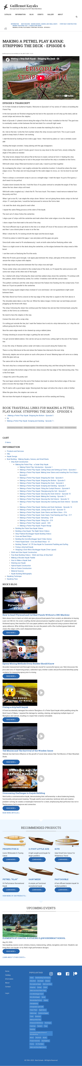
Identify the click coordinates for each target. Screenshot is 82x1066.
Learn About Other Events (13, 957)
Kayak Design (12, 456)
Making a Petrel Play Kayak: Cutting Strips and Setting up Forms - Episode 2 (48, 470)
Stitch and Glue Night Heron (38, 1047)
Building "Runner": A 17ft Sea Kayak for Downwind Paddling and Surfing (41, 544)
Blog (32, 14)
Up (8, 418)
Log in (7, 993)
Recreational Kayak (70, 427)
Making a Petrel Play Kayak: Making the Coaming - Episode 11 (43, 496)
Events (40, 14)
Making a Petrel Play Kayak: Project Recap (35, 526)
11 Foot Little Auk (39, 849)
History (46, 1000)
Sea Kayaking (45, 1041)
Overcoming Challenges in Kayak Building (24, 793)
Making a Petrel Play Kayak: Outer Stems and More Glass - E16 (43, 512)
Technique (48, 1023)
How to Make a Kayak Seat (21, 560)
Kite (57, 849)
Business (38, 1016)
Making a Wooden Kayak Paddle (23, 558)
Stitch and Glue (47, 984)
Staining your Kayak (18, 563)
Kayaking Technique (14, 576)
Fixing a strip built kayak (24, 547)
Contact (8, 987)
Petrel (45, 987)
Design (39, 987)
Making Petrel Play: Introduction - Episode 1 (36, 467)
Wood (31, 1037)
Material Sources (17, 571)
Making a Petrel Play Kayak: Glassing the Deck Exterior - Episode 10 (45, 494)
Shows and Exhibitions (36, 1023)
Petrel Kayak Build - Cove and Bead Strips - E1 (32, 542)
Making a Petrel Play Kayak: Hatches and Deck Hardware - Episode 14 (46, 507)
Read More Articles (10, 813)
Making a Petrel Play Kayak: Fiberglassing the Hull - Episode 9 (43, 491)
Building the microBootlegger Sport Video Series (33, 539)
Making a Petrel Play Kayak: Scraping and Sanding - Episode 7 (30, 421)
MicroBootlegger (35, 997)
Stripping (55, 427)
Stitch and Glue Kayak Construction (24, 552)
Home (7, 971)
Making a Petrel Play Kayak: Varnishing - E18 (36, 518)
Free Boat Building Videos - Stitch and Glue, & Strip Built (32, 555)
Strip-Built (38, 1037)
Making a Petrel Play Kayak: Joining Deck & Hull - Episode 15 (42, 510)
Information (20, 14)
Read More (10, 633)
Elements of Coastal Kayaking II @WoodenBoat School (34, 938)
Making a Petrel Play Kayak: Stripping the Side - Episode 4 (41, 478)
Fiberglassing (34, 1003)
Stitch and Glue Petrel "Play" (38, 990)
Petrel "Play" (40, 427)
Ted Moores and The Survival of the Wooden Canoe (28, 750)
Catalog (7, 14)
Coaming (32, 1026)
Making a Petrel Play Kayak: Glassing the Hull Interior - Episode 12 (44, 499)
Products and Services (15, 451)
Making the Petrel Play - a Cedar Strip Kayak (31, 464)
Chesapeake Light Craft (36, 1006)
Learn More (10, 859)
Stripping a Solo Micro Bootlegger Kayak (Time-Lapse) (35, 550)
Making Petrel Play (29, 427)
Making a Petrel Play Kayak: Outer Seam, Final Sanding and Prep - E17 (46, 515)
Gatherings (33, 1013)
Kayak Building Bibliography (21, 574)
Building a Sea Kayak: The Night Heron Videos (32, 531)
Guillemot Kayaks (24, 5)
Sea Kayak (40, 981)
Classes (47, 981)
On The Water (40, 1044)
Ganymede (35, 879)
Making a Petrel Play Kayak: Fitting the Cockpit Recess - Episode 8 (45, 488)
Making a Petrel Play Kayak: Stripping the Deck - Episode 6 (42, 483)
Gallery (50, 14)
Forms (32, 1044)
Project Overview (35, 1041)
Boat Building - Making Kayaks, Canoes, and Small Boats (28, 459)
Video (61, 427)
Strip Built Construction (19, 462)
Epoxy (43, 997)
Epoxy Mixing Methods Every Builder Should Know (28, 663)
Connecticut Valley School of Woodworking (38, 1033)
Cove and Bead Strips (23, 536)
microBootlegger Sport (36, 994)
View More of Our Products (14, 896)
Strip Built (48, 427)
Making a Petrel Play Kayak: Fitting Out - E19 (36, 520)
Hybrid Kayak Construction (21, 566)
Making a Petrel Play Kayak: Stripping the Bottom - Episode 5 (30, 416)
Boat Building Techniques (15, 427)
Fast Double (61, 879)
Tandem (39, 1026)
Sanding (32, 1029)
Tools (31, 1016)
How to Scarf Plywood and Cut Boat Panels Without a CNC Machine (36, 615)
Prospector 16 (11, 849)
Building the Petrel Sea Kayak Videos (29, 528)
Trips (45, 1026)
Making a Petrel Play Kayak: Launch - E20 (35, 523)
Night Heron (42, 1010)
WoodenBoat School (36, 1000)
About (60, 14)
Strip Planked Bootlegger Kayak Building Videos (33, 534)
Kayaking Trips (12, 579)
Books (45, 1037)
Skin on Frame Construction (21, 568)
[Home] (6, 7)
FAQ (8, 454)
